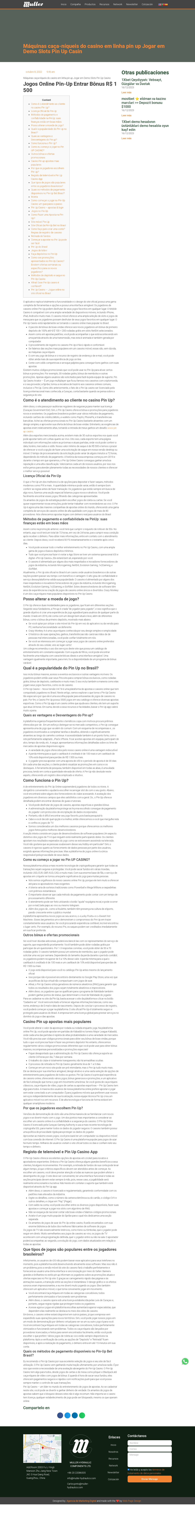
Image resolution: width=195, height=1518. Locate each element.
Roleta (34, 196)
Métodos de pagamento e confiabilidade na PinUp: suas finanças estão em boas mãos (46, 118)
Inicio (63, 4)
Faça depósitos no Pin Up (44, 254)
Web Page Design (132, 1500)
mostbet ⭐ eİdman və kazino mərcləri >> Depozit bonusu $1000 (144, 103)
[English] (159, 4)
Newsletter (132, 4)
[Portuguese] (163, 4)
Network (117, 4)
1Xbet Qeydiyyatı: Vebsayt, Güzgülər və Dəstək (142, 82)
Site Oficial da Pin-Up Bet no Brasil (48, 225)
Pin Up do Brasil (39, 246)
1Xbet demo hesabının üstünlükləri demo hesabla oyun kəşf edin (145, 126)
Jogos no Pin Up (39, 211)
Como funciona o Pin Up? (44, 143)
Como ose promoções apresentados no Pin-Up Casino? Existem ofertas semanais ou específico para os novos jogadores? (47, 264)
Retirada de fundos (40, 236)
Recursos (104, 4)
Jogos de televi (39, 250)
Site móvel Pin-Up (40, 221)
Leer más (126, 92)
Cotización (147, 4)
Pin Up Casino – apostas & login (47, 207)
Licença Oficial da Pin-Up (44, 111)
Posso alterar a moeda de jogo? (47, 125)
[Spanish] (166, 4)
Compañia (75, 4)
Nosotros (113, 1451)
